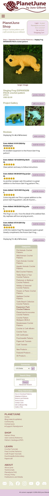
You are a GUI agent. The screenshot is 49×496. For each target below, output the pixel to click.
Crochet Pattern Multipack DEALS (23, 319)
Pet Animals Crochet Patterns (24, 251)
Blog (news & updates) (13, 419)
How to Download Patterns (23, 394)
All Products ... (22, 356)
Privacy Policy (10, 474)
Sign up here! (40, 30)
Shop (5, 40)
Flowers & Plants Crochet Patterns (26, 292)
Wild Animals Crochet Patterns (24, 257)
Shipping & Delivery (21, 396)
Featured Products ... (24, 353)
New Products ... (22, 349)
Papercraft (9, 458)
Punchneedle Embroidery (14, 456)
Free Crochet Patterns (13, 451)
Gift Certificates (22, 335)
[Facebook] (18, 483)
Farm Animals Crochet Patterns (24, 262)
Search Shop (25, 375)
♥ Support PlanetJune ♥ (14, 426)
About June (9, 467)
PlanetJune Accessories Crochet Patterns (25, 313)
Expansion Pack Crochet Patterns (21, 40)
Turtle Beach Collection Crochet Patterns (25, 303)
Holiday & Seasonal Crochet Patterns (23, 287)
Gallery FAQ (19, 407)
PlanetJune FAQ (11, 472)
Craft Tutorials (21, 345)
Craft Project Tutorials (13, 454)
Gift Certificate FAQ (21, 405)
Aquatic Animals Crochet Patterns (25, 267)
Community (9, 421)
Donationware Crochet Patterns (24, 324)
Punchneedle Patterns (24, 338)
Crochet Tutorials (11, 449)
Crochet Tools (21, 332)
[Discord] (44, 483)
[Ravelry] (38, 483)
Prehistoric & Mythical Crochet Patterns (24, 281)
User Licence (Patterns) (13, 437)
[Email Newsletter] (5, 483)
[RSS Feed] (11, 483)
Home (7, 417)
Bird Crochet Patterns (24, 272)
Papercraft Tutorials (23, 341)
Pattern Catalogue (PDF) (14, 440)
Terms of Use (19, 400)
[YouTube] (31, 483)
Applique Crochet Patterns (22, 297)
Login (37, 23)
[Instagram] (24, 483)
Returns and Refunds (21, 398)
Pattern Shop (10, 435)
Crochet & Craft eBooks (25, 328)
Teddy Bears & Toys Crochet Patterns (24, 276)
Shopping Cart (39, 32)
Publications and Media (14, 477)
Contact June (19, 402)
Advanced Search (25, 385)
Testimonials (9, 470)
